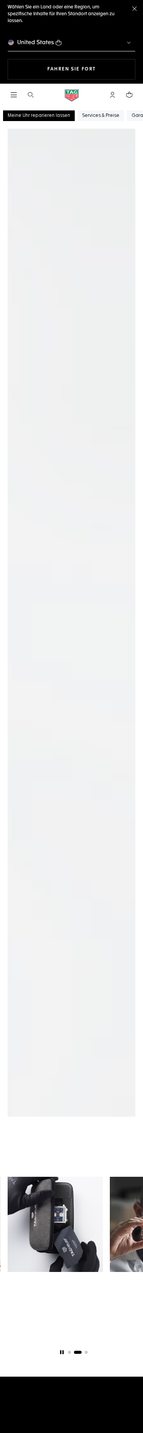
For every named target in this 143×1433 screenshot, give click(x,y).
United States (36, 42)
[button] (112, 95)
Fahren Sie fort (91, 69)
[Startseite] (71, 95)
